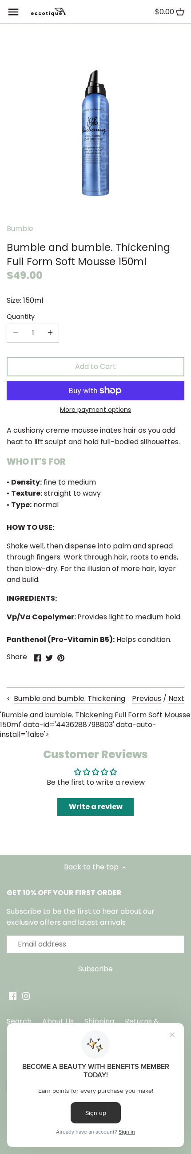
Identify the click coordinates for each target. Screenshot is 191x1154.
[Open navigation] (13, 12)
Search (19, 1021)
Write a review (96, 807)
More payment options (95, 410)
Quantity (21, 317)
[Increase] (50, 333)
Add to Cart (95, 366)
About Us (58, 1021)
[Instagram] (26, 996)
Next (176, 698)
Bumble (20, 228)
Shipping (99, 1021)
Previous (146, 698)
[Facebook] (12, 996)
